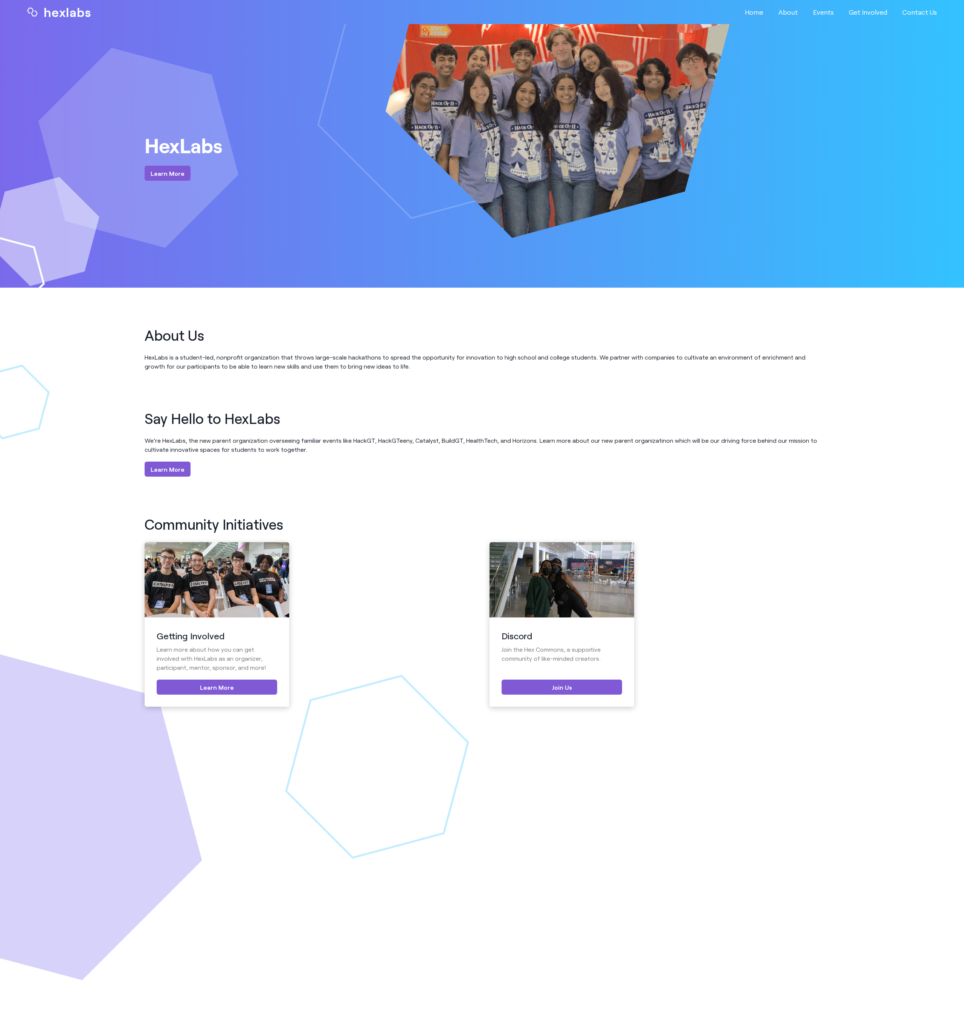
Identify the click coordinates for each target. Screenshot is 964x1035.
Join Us (562, 687)
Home (754, 12)
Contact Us (919, 12)
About (788, 12)
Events (823, 12)
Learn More (168, 173)
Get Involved (868, 12)
